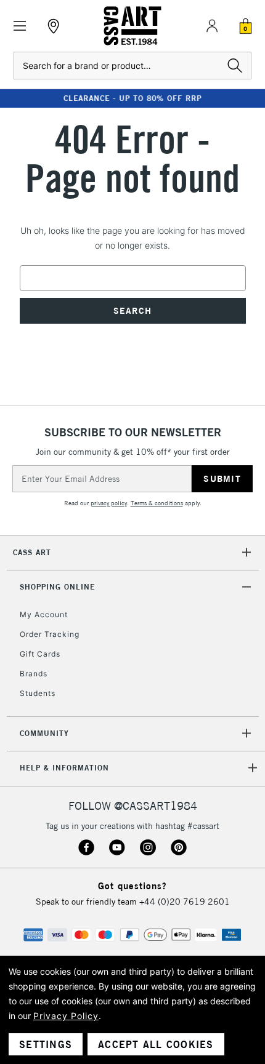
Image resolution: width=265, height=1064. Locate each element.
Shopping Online (57, 586)
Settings (45, 1044)
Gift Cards (40, 653)
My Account (44, 614)
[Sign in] (212, 25)
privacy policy (109, 503)
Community (44, 733)
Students (37, 693)
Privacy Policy (66, 1015)
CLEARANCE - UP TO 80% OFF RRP (132, 98)
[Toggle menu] (20, 26)
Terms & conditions (157, 503)
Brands (33, 673)
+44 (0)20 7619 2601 (184, 901)
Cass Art (32, 552)
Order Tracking (50, 634)
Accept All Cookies (156, 1044)
